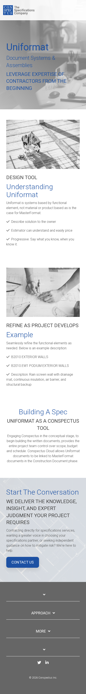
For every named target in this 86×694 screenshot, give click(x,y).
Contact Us (22, 562)
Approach (41, 613)
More (41, 631)
